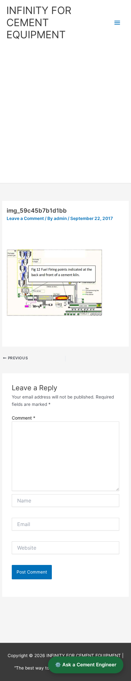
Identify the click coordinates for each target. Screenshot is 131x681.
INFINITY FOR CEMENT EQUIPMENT (38, 22)
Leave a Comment (25, 218)
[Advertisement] (65, 114)
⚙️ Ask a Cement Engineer (85, 665)
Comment (23, 418)
